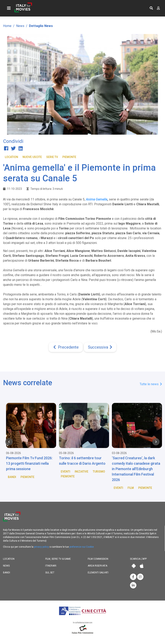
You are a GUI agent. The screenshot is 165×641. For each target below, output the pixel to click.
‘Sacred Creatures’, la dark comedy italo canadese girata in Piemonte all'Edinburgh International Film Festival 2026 (134, 469)
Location (11, 157)
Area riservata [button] (97, 565)
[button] (151, 8)
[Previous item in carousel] (9, 441)
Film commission (98, 558)
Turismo (97, 471)
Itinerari (50, 565)
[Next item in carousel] (156, 441)
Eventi (64, 471)
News (20, 26)
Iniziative (80, 471)
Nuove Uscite (32, 157)
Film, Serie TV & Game (58, 558)
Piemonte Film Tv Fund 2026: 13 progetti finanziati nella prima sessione (27, 463)
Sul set (49, 572)
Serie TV (52, 157)
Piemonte (69, 157)
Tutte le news (149, 384)
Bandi (10, 477)
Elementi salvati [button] (98, 572)
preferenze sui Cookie (81, 546)
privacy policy (41, 546)
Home (7, 26)
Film (129, 487)
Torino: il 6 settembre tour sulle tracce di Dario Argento (80, 461)
